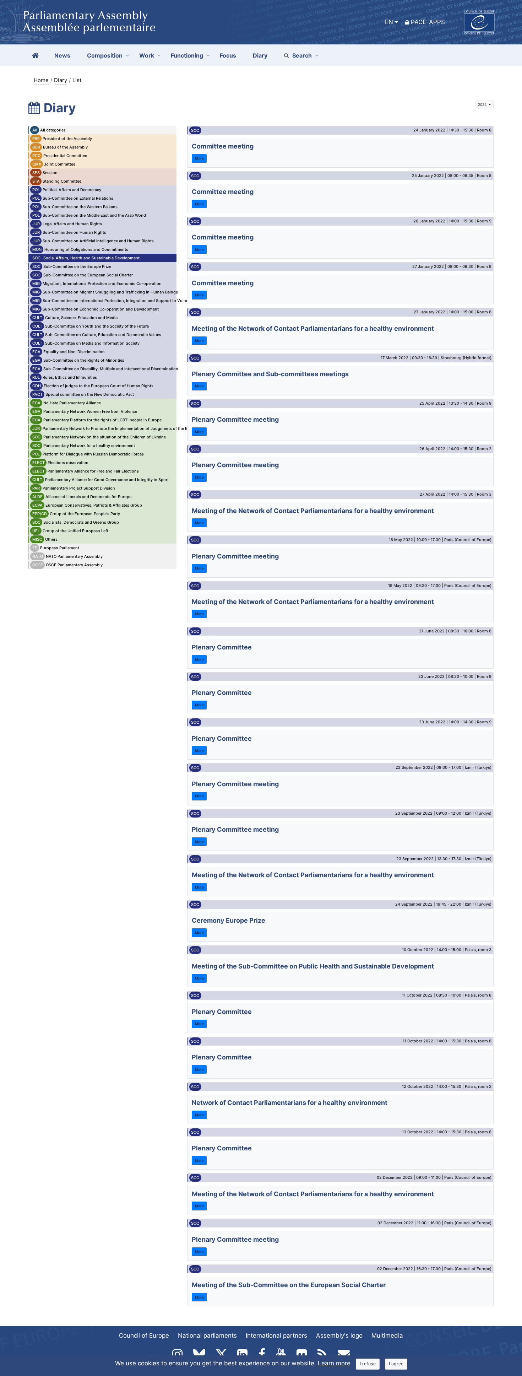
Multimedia (387, 1335)
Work (146, 55)
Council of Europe (144, 1335)
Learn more (334, 1363)
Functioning (187, 55)
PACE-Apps (428, 22)
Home (41, 80)
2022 (483, 104)
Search (302, 55)
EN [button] (389, 22)
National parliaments (207, 1335)
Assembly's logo (339, 1335)
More (199, 158)
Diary (60, 80)
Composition (105, 55)
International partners (276, 1335)
